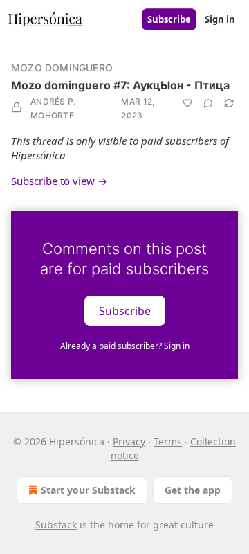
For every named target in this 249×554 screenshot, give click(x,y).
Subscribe (169, 19)
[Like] (187, 103)
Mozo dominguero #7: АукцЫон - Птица (120, 85)
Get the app (193, 490)
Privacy (129, 441)
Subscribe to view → (59, 181)
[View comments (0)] (208, 103)
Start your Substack (88, 490)
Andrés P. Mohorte (53, 108)
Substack (56, 524)
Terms (168, 441)
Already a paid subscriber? (125, 346)
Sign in (220, 19)
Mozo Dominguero (62, 67)
